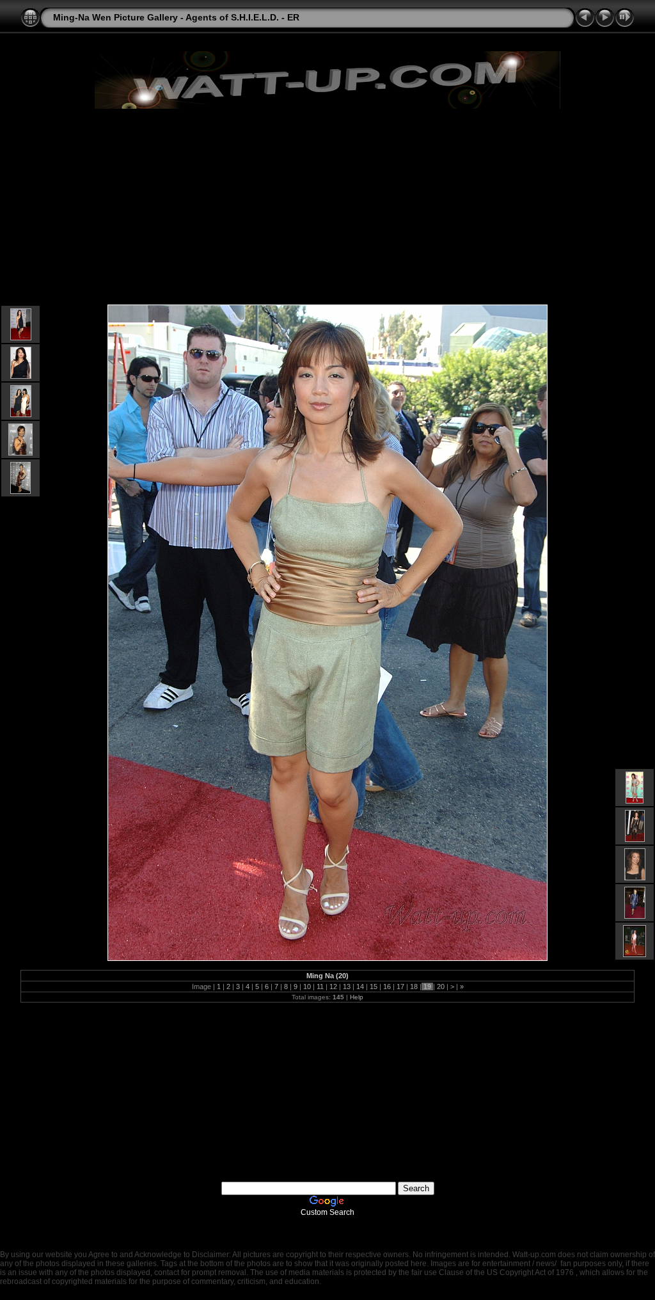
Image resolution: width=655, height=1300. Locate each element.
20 (440, 986)
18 (414, 986)
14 (360, 986)
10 (307, 986)
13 (346, 986)
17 (400, 986)
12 (333, 986)
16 (387, 986)
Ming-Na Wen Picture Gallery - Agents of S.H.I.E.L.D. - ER (176, 17)
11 (320, 986)
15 (373, 986)
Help (356, 997)
